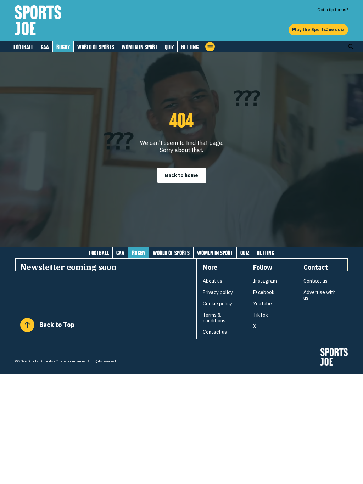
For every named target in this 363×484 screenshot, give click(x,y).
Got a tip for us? (332, 9)
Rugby (63, 47)
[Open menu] (210, 46)
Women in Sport (139, 47)
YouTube (262, 303)
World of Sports (95, 47)
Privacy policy (218, 292)
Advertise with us (319, 295)
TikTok (260, 315)
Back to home (181, 175)
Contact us (215, 332)
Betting (190, 47)
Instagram (265, 281)
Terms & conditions (214, 317)
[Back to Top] (27, 325)
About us (212, 281)
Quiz (169, 47)
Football (23, 47)
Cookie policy (217, 303)
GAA (45, 47)
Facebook (263, 292)
